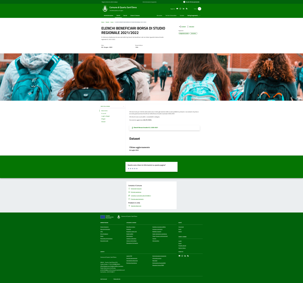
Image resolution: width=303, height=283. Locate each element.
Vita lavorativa (155, 241)
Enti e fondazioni (104, 234)
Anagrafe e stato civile (131, 231)
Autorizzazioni (129, 236)
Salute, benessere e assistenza (159, 234)
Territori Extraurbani (170, 15)
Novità (118, 15)
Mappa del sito (117, 279)
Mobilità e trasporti (156, 231)
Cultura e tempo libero (131, 241)
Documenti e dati (104, 241)
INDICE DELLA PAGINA (105, 106)
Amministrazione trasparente (149, 2)
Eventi (179, 243)
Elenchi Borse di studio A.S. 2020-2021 (146, 127)
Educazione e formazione (132, 243)
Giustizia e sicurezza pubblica (159, 227)
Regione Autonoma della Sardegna (110, 2)
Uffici (101, 231)
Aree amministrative (105, 229)
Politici (101, 236)
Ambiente (128, 229)
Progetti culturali (182, 246)
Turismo (182, 15)
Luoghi (180, 241)
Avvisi (179, 229)
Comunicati (181, 227)
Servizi (125, 15)
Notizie (180, 231)
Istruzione (159, 15)
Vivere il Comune (135, 15)
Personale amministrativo (106, 238)
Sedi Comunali (103, 279)
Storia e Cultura (182, 248)
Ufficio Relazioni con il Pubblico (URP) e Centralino (111, 266)
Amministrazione (108, 15)
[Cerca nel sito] (199, 8)
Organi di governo (104, 227)
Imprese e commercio (157, 229)
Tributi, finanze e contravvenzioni (160, 236)
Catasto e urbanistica (131, 238)
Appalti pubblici (129, 234)
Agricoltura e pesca (130, 227)
